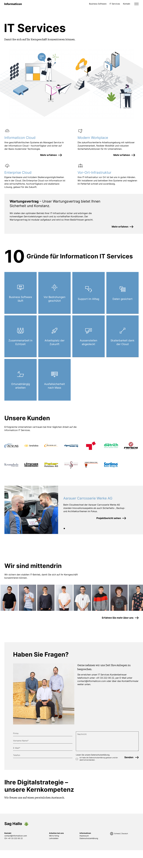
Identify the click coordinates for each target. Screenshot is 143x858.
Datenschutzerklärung (97, 758)
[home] (13, 4)
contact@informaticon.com (91, 681)
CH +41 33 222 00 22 (13, 838)
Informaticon (85, 833)
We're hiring (54, 836)
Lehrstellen (53, 838)
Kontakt (126, 4)
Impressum (84, 836)
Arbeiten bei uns (56, 833)
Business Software (97, 4)
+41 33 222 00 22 (105, 678)
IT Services (115, 4)
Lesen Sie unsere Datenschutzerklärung (92, 755)
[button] (136, 4)
